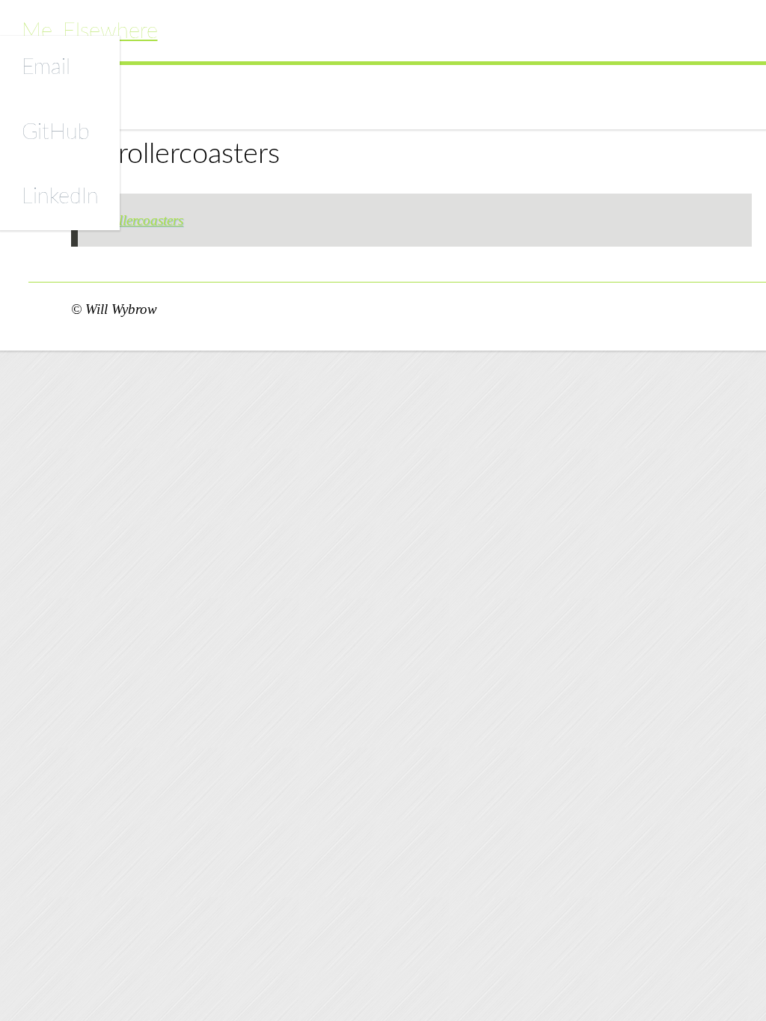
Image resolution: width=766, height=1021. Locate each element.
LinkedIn (60, 197)
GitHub (56, 133)
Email (46, 67)
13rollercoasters (137, 220)
